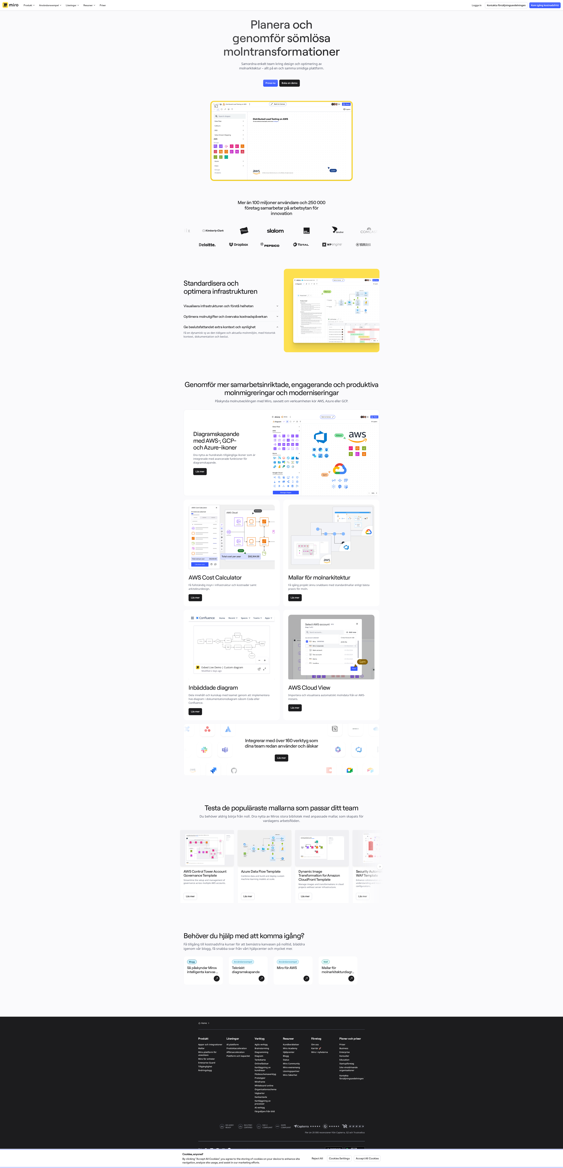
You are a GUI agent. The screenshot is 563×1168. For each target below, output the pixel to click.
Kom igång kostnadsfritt (545, 5)
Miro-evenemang (291, 1067)
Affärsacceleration (236, 1052)
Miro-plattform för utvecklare (207, 1053)
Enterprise (344, 1052)
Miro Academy (290, 1048)
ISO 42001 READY (229, 1126)
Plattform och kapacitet (238, 1055)
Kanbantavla (261, 1097)
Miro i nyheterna (319, 1052)
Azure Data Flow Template (260, 871)
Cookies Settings (339, 1158)
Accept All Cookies (367, 1158)
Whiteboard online (264, 1085)
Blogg (286, 1055)
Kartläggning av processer (263, 1102)
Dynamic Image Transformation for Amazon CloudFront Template (320, 875)
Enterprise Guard (206, 1062)
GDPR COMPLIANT (286, 1126)
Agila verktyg (261, 1044)
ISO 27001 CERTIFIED (248, 1126)
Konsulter (344, 1055)
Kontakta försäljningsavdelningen (351, 1077)
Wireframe (260, 1081)
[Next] (380, 867)
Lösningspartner (291, 1071)
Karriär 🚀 (316, 1048)
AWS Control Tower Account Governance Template (205, 873)
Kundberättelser (291, 1044)
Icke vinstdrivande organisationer (348, 1069)
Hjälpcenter (288, 1052)
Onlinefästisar (262, 1063)
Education (344, 1059)
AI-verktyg (260, 1107)
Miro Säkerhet (290, 1075)
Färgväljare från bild (265, 1111)
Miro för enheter (206, 1058)
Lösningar (71, 5)
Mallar (201, 1048)
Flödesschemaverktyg (265, 1074)
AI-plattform (233, 1044)
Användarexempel (49, 5)
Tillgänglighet (205, 1066)
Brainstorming (262, 1048)
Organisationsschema (265, 1089)
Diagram (259, 1055)
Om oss (315, 1044)
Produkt (28, 5)
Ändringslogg (205, 1070)
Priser (103, 5)
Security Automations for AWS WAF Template (379, 873)
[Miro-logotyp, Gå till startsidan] (10, 5)
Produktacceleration (237, 1048)
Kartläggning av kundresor (263, 1069)
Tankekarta (260, 1059)
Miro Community (291, 1063)
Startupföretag (346, 1063)
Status (286, 1059)
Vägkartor (260, 1093)
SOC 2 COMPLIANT (267, 1126)
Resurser (88, 5)
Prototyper (260, 1077)
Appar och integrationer (210, 1044)
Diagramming (261, 1052)
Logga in (476, 5)
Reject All (317, 1158)
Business (343, 1048)
